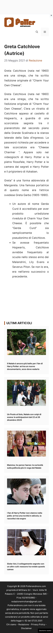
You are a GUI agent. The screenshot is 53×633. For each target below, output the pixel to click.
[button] (37, 32)
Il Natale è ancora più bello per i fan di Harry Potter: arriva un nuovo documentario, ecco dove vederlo (25, 366)
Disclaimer (26, 628)
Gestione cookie (45, 631)
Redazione (23, 624)
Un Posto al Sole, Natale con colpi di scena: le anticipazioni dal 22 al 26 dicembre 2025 (24, 417)
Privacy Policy (38, 624)
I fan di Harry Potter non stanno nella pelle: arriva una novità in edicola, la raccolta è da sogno (24, 516)
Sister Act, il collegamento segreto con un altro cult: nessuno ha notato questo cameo (26, 566)
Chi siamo (11, 624)
